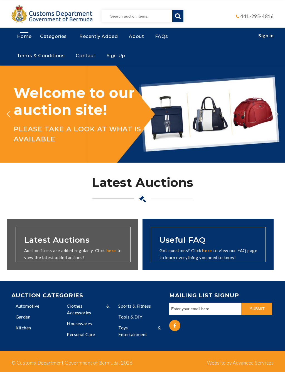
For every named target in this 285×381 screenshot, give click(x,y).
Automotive (28, 305)
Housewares (79, 323)
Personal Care (81, 334)
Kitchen (23, 327)
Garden (23, 316)
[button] (8, 114)
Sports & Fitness (134, 305)
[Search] (177, 16)
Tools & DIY (130, 316)
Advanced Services (253, 363)
